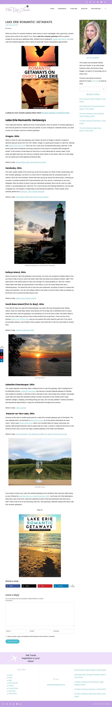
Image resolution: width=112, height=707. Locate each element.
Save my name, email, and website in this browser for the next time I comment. (31, 636)
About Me (84, 9)
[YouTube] (101, 2)
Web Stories (12, 693)
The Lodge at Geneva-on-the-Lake (55, 434)
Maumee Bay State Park (17, 146)
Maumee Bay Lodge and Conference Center (31, 162)
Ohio (6, 25)
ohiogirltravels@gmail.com (56, 685)
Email (32, 631)
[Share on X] (1, 354)
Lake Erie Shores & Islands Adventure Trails (34, 496)
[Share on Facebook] (1, 350)
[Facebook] (94, 2)
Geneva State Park (25, 423)
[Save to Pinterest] (1, 357)
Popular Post (13, 25)
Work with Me (13, 683)
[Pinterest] (90, 2)
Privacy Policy (13, 688)
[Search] (103, 89)
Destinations (62, 9)
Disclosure (12, 691)
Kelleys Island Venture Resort (26, 298)
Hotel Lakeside (21, 408)
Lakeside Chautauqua (28, 391)
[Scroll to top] (108, 700)
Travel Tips (73, 9)
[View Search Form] (105, 9)
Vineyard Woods (21, 434)
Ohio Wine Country (36, 420)
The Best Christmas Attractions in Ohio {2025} (90, 689)
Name (8, 631)
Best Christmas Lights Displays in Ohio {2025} (90, 670)
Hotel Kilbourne (21, 197)
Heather (9, 28)
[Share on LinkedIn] (1, 360)
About (10, 678)
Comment (9, 600)
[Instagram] (86, 2)
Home (52, 9)
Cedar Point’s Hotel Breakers (39, 197)
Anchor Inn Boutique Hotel (25, 330)
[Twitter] (97, 2)
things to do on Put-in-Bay (20, 319)
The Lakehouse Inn (34, 434)
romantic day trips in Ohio (61, 39)
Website (56, 631)
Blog (9, 680)
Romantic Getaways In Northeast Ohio (55, 113)
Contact (11, 685)
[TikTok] (105, 2)
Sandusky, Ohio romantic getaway (32, 191)
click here (95, 81)
